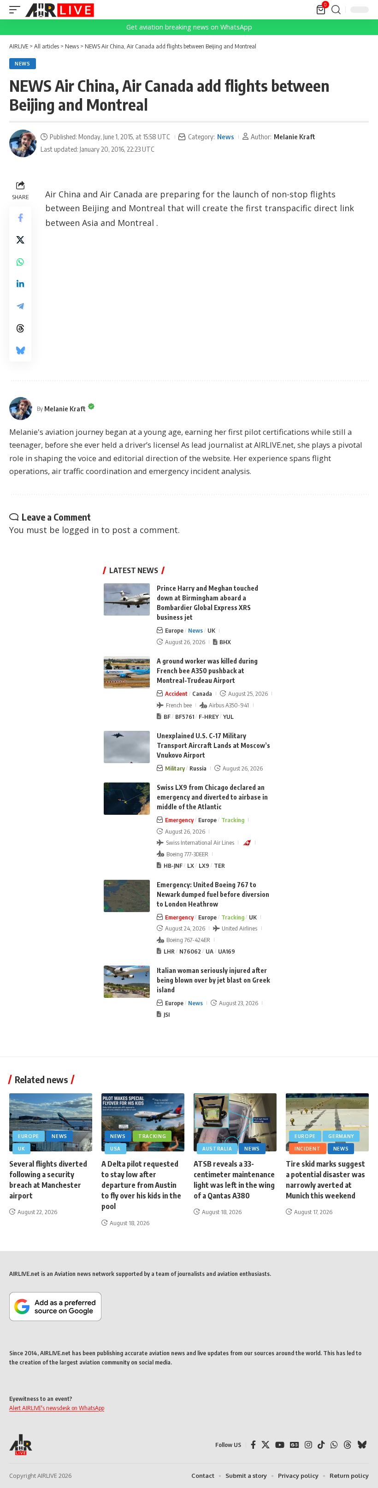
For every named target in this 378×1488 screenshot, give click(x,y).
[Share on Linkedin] (20, 284)
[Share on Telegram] (20, 306)
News (22, 63)
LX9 (204, 865)
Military (175, 768)
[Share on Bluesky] (20, 350)
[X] (265, 1445)
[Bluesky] (362, 1445)
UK (211, 630)
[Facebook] (253, 1445)
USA (115, 1148)
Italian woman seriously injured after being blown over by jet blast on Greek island (213, 980)
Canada (202, 693)
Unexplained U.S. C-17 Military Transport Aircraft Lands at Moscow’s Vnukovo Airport (213, 745)
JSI (167, 1014)
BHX (225, 642)
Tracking (232, 820)
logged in (80, 529)
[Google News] (294, 1445)
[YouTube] (280, 1445)
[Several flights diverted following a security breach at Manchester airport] (50, 1122)
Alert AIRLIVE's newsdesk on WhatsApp (56, 1407)
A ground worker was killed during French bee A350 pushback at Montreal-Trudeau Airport (207, 670)
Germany (341, 1136)
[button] (17, 9)
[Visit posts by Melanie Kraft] (23, 143)
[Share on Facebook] (20, 218)
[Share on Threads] (20, 328)
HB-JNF (173, 865)
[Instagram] (308, 1445)
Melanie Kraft (294, 136)
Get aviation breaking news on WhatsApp (189, 27)
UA (209, 951)
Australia (217, 1148)
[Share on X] (20, 240)
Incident (308, 1148)
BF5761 (184, 716)
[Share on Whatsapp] (20, 262)
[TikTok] (321, 1445)
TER (219, 865)
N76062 (190, 951)
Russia (198, 768)
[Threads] (347, 1445)
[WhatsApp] (334, 1445)
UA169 (226, 951)
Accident (176, 693)
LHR (169, 951)
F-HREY (209, 716)
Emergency (179, 820)
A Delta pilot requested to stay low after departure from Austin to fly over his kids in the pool (141, 1185)
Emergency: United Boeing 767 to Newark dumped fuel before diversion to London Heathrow (213, 894)
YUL (228, 716)
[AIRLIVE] (59, 9)
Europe (174, 630)
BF (167, 716)
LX (190, 865)
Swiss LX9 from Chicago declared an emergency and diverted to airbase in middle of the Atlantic (212, 797)
